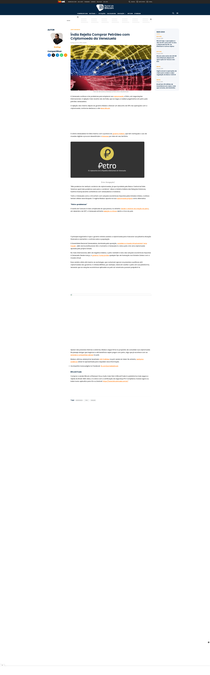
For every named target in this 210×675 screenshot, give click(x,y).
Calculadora (111, 13)
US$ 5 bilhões (104, 359)
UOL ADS (105, 1)
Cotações (102, 13)
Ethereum (137, 13)
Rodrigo (57, 47)
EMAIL (150, 1)
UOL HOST (80, 1)
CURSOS (93, 1)
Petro (86, 400)
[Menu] (177, 13)
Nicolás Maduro (79, 400)
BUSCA (133, 1)
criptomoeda (118, 96)
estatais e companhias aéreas (82, 355)
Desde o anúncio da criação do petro (135, 209)
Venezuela (93, 400)
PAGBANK (87, 1)
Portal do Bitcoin (105, 7)
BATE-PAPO (142, 1)
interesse (105, 136)
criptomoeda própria (124, 198)
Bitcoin (130, 13)
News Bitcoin (105, 108)
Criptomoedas (75, 29)
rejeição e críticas (110, 211)
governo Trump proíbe (100, 255)
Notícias (92, 13)
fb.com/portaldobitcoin (109, 366)
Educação (120, 13)
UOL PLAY (99, 1)
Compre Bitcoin (82, 13)
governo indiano (119, 134)
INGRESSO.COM (72, 1)
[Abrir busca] (173, 13)
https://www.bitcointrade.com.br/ (115, 381)
